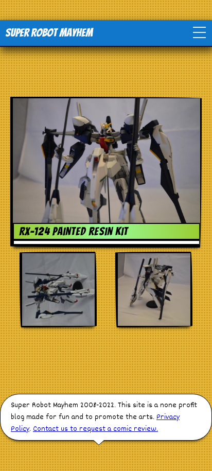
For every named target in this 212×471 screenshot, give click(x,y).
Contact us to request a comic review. (95, 429)
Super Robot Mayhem (49, 33)
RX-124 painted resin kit (73, 231)
